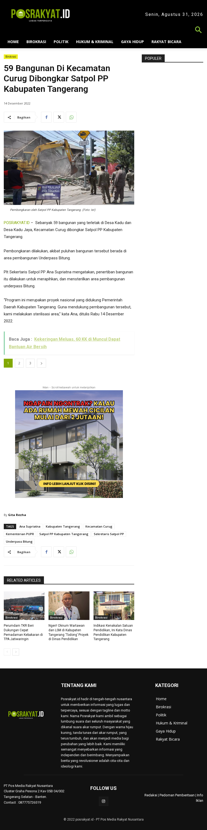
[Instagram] (103, 801)
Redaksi (150, 795)
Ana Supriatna (29, 526)
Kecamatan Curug (98, 526)
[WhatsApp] (71, 117)
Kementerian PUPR (20, 534)
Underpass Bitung (19, 541)
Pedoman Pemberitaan (177, 795)
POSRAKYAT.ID (17, 222)
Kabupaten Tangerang (63, 526)
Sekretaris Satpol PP (109, 534)
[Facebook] (46, 117)
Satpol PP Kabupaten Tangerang (63, 534)
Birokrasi (10, 56)
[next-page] (15, 651)
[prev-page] (7, 651)
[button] (103, 30)
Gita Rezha (17, 515)
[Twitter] (58, 117)
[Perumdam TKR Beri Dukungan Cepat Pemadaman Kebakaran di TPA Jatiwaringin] (24, 605)
